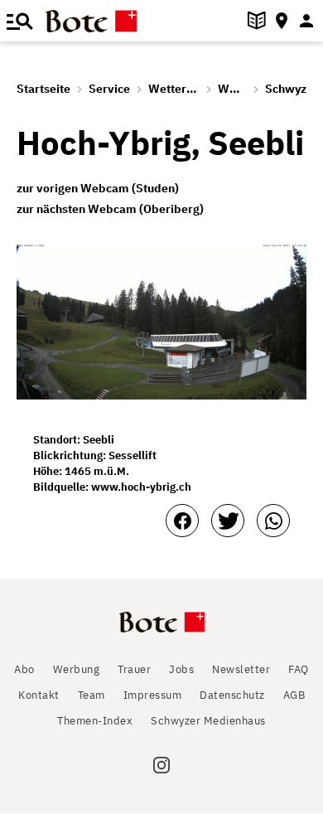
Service (109, 88)
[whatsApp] (273, 520)
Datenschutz (232, 695)
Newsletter (241, 669)
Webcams (245, 88)
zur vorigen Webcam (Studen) (98, 188)
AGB (294, 695)
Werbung (76, 669)
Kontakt (39, 695)
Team (91, 695)
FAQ (298, 669)
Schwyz (285, 88)
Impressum (152, 695)
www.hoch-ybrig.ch (141, 487)
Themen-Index (95, 721)
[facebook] (182, 520)
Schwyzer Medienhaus (208, 721)
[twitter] (227, 520)
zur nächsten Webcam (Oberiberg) (110, 208)
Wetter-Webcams (197, 88)
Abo (24, 669)
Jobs (181, 669)
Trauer (134, 669)
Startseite (43, 88)
